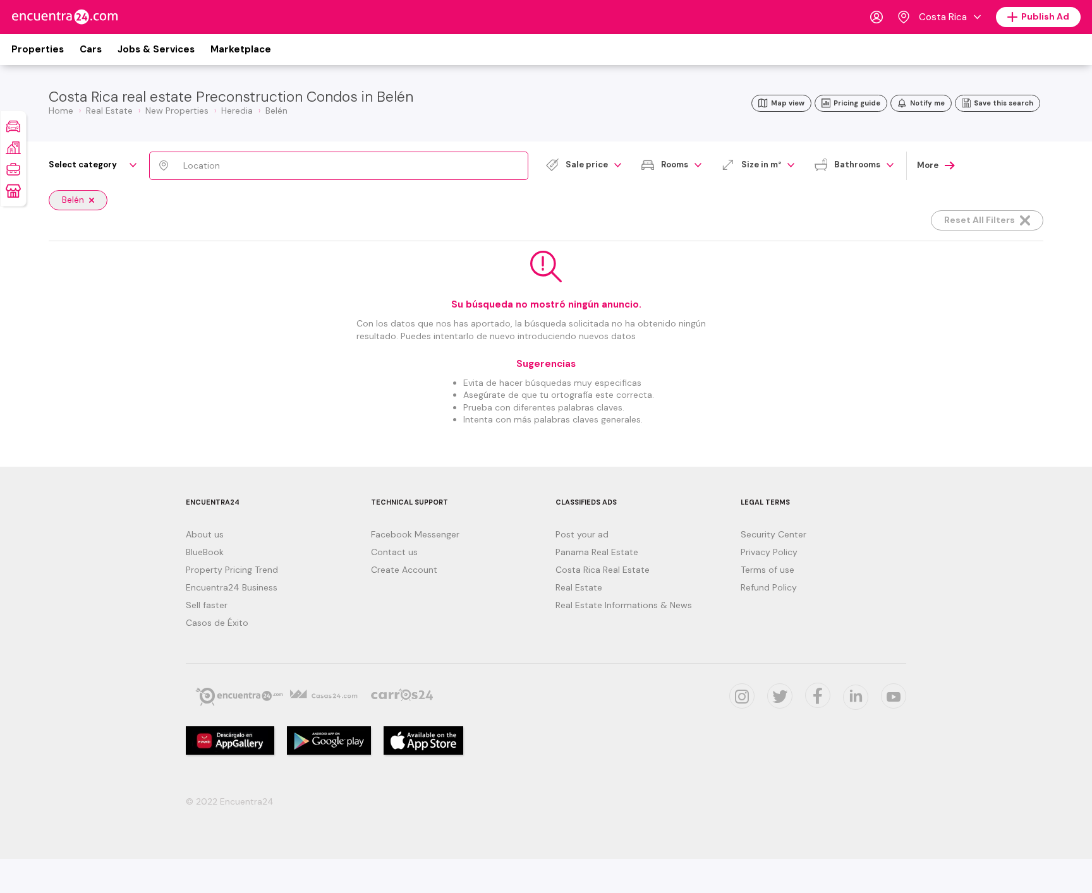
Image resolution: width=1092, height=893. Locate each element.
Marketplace (240, 49)
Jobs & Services (156, 49)
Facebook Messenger (415, 534)
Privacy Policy (769, 552)
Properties (37, 49)
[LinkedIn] (855, 697)
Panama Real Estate (596, 552)
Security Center (773, 534)
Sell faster (207, 605)
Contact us (394, 552)
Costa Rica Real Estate (602, 569)
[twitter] (779, 696)
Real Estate (578, 587)
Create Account (404, 569)
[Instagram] (742, 696)
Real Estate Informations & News (623, 605)
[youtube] (893, 696)
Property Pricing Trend (232, 569)
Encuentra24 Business (231, 587)
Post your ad (582, 534)
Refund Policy (769, 587)
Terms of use (767, 569)
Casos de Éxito (217, 622)
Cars (91, 49)
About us (205, 534)
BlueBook (205, 552)
